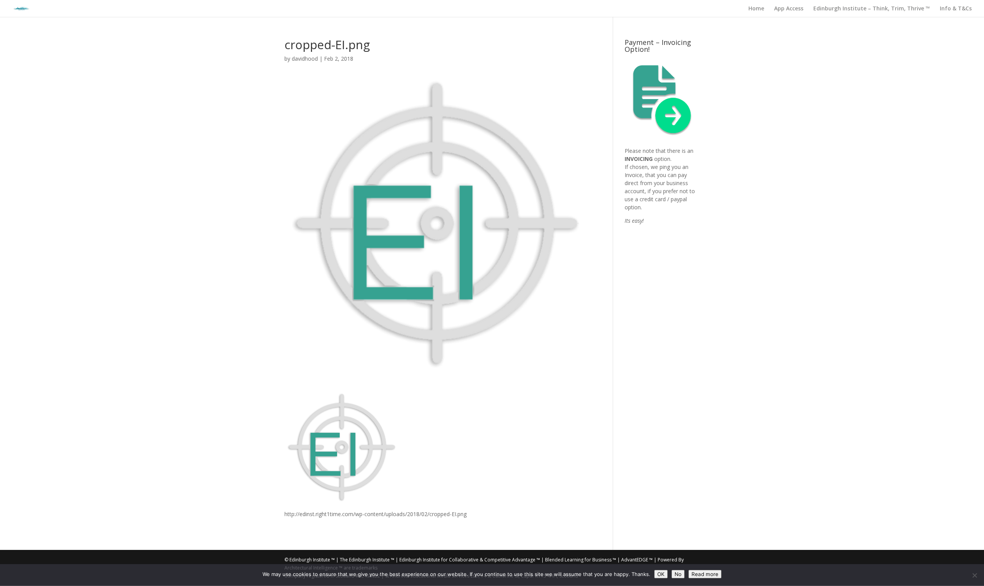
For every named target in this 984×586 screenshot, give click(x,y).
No (678, 574)
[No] (974, 575)
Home (756, 9)
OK (661, 574)
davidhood (305, 58)
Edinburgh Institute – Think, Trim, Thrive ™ (871, 9)
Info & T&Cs (956, 9)
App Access (788, 9)
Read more (704, 574)
